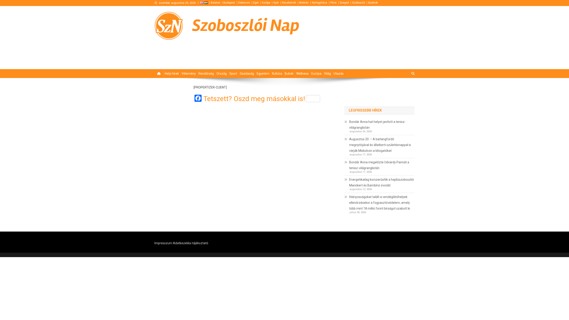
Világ (327, 73)
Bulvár (289, 73)
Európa (266, 2)
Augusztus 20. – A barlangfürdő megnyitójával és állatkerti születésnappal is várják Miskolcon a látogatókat (380, 144)
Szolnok (373, 2)
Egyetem (263, 73)
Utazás (339, 73)
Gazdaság (247, 73)
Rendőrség (206, 73)
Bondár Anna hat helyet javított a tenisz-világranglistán (377, 124)
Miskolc (304, 2)
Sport (233, 73)
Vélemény (189, 73)
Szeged (344, 2)
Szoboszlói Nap (245, 25)
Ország (221, 73)
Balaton (215, 2)
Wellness (302, 73)
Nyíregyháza (319, 2)
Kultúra (277, 73)
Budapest (229, 2)
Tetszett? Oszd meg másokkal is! (254, 98)
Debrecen (244, 2)
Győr (276, 2)
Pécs (333, 2)
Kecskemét (289, 2)
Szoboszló (358, 2)
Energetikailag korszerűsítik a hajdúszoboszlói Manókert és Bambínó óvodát (381, 182)
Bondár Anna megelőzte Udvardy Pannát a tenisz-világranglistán (379, 165)
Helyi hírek (172, 73)
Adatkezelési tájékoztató (190, 243)
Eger (256, 2)
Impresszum (163, 243)
